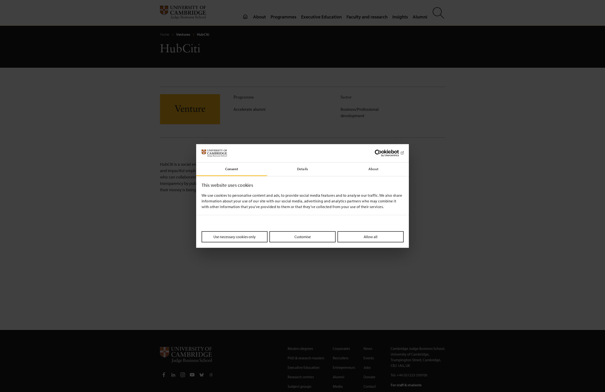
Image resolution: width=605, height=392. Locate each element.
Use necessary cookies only (234, 236)
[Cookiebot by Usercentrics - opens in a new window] (383, 153)
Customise (302, 236)
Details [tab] (302, 169)
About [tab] (373, 169)
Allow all (370, 236)
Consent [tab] (231, 169)
